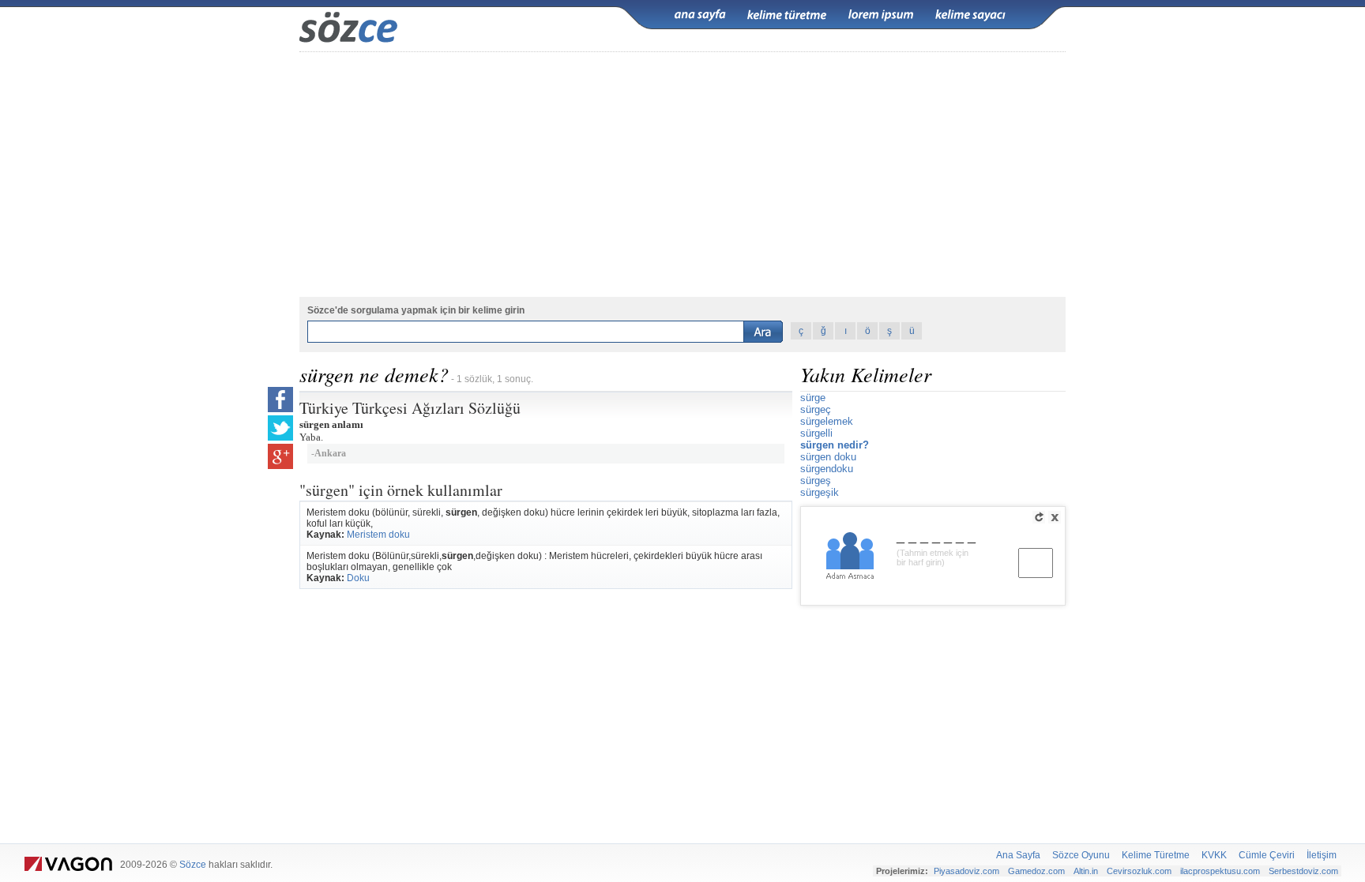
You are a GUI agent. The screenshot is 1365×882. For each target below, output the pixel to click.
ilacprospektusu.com (1220, 871)
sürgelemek (826, 421)
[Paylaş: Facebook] (280, 399)
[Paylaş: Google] (280, 456)
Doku (358, 578)
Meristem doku (378, 534)
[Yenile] (1038, 517)
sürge (812, 397)
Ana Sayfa (1018, 855)
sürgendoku (826, 469)
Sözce (192, 864)
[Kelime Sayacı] (971, 15)
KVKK (1214, 855)
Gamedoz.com (1036, 871)
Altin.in (1086, 871)
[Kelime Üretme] (787, 15)
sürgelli (816, 433)
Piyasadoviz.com (966, 871)
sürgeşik (819, 492)
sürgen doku (828, 457)
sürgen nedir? (834, 445)
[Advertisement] (682, 174)
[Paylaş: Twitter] (280, 428)
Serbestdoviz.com (1303, 871)
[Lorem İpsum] (880, 15)
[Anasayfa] (699, 15)
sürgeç (815, 409)
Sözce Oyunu (1081, 855)
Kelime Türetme (1156, 855)
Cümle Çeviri (1267, 855)
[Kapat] (1054, 517)
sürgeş (815, 480)
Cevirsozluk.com (1139, 871)
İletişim (1322, 855)
